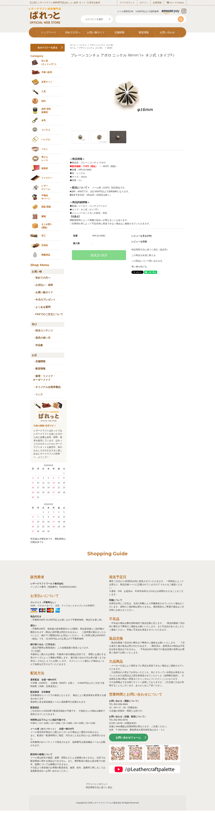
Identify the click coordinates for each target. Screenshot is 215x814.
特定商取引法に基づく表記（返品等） (150, 249)
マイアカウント (127, 2)
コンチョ (83, 45)
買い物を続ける (139, 266)
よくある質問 (43, 307)
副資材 (44, 168)
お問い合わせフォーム (128, 737)
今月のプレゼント (45, 299)
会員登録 (157, 2)
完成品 (44, 245)
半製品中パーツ (45, 197)
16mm (109, 48)
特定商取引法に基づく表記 (99, 787)
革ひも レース (44, 158)
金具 (43, 120)
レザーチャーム (45, 187)
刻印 (43, 101)
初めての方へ (72, 32)
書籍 (43, 216)
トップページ (48, 32)
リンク (39, 394)
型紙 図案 (46, 206)
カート (173, 2)
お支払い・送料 (44, 285)
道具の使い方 (43, 337)
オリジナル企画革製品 (48, 387)
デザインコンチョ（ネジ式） (102, 45)
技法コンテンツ (44, 330)
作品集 (39, 345)
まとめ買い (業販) (46, 226)
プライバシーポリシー (97, 784)
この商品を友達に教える (143, 255)
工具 (43, 91)
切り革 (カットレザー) (48, 62)
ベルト (44, 149)
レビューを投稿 (139, 241)
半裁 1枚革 (46, 72)
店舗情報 (119, 32)
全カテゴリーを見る (47, 47)
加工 (43, 235)
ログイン (143, 2)
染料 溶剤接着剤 (46, 110)
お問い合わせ (167, 32)
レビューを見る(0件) (141, 236)
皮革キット (46, 82)
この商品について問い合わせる (146, 261)
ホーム (73, 45)
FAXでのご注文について (49, 314)
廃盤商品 (45, 254)
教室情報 (144, 32)
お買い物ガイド (96, 32)
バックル (45, 139)
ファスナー (46, 178)
